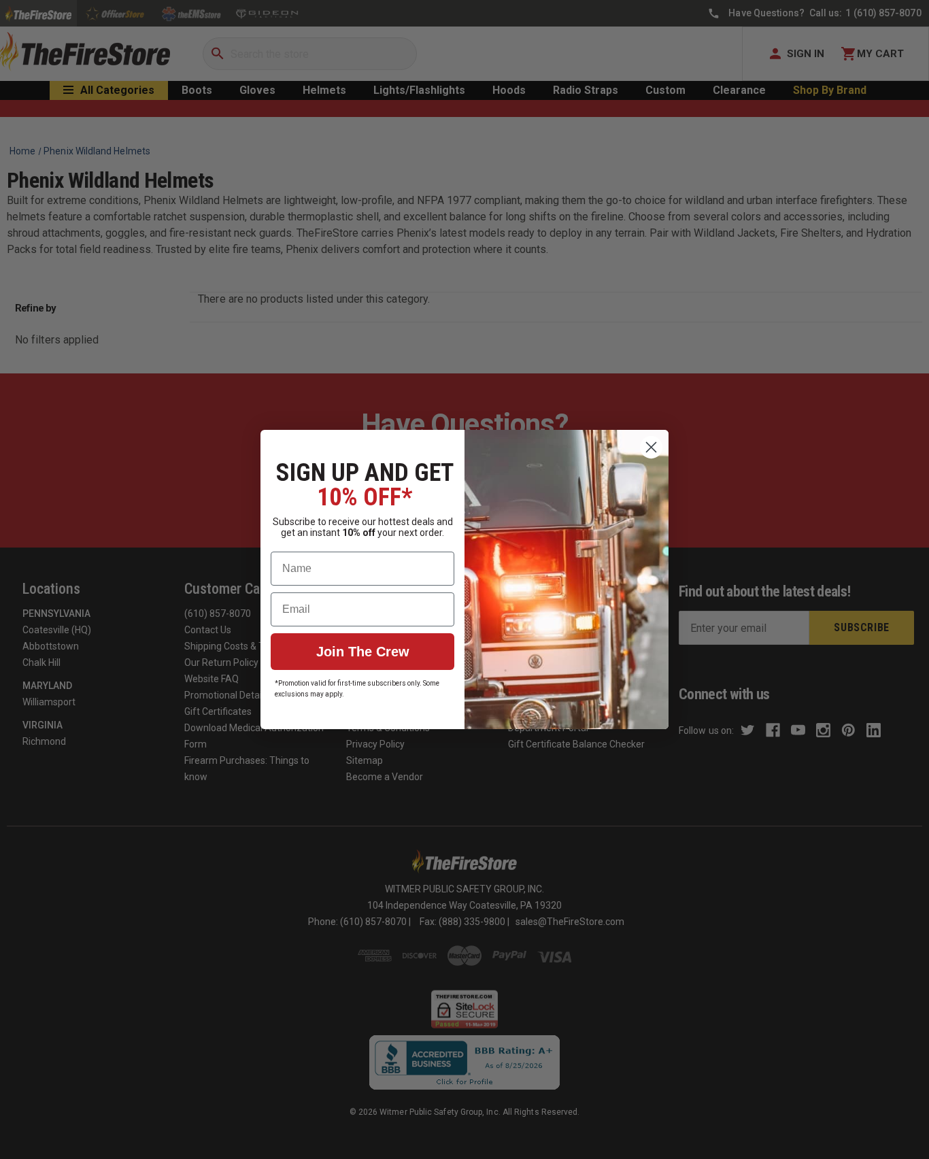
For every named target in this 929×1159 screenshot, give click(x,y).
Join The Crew (362, 651)
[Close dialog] (651, 447)
